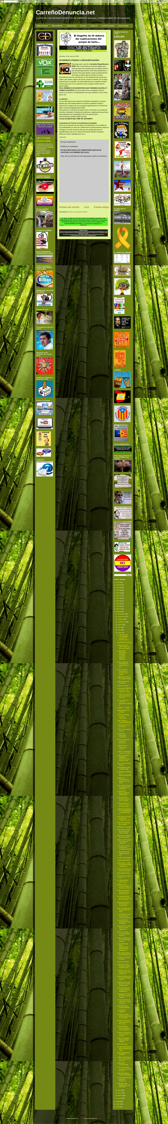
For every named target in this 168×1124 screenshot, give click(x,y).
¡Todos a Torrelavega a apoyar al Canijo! (124, 752)
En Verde (83, 26)
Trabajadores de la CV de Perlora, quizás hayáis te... (124, 995)
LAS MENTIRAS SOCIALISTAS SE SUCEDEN (124, 921)
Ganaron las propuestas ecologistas (122, 735)
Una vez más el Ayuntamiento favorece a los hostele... (123, 672)
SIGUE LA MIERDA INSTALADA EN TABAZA (123, 1039)
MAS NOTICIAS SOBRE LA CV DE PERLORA (124, 1085)
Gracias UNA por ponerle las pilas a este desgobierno (124, 1028)
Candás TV (94, 26)
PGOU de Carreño (123, 961)
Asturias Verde (71, 26)
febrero (120, 1095)
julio (119, 627)
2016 (117, 593)
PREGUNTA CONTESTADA (123, 1063)
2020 (117, 582)
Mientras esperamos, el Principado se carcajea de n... (124, 904)
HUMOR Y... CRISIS (124, 708)
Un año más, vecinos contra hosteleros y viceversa (124, 695)
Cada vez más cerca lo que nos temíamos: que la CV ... (125, 1058)
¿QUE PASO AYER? (124, 860)
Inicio (86, 207)
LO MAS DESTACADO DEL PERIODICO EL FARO (124, 1048)
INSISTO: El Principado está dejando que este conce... (124, 780)
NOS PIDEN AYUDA (124, 873)
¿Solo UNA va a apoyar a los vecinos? (122, 747)
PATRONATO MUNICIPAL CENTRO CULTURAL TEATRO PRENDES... (122, 655)
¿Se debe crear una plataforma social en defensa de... (124, 972)
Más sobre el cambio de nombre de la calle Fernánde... (124, 831)
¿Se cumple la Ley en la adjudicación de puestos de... (124, 787)
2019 (117, 585)
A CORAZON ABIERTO (122, 1011)
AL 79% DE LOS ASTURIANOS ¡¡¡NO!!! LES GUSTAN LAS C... (124, 637)
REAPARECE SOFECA (125, 642)
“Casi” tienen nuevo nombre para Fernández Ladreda (124, 847)
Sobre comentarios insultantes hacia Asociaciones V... (123, 892)
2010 (117, 609)
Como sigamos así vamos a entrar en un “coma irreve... (124, 804)
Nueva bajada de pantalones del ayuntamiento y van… (123, 664)
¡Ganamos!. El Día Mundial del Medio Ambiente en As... (124, 966)
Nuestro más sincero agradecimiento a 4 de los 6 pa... (124, 1022)
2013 (117, 601)
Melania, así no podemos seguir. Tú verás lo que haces (124, 886)
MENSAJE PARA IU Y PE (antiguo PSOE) (124, 677)
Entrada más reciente (69, 207)
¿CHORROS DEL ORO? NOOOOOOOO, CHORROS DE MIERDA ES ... (123, 947)
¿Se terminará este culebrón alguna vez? (123, 853)
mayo (119, 632)
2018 (117, 587)
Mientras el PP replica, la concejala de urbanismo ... (124, 841)
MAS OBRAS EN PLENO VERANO (124, 1006)
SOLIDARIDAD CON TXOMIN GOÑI (124, 768)
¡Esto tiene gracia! (123, 685)
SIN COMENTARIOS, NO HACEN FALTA (124, 953)
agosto (120, 624)
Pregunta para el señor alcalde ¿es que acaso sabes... (124, 646)
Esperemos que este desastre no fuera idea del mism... (124, 983)
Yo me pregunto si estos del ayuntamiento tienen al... (125, 702)
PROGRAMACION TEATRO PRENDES (124, 1074)
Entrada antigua (101, 207)
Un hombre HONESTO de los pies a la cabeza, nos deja (125, 689)
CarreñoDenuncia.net (65, 12)
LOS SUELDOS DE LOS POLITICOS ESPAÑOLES (123, 989)
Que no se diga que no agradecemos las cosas (125, 909)
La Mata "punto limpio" (124, 857)
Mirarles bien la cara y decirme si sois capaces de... (124, 927)
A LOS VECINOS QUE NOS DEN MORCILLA (124, 1079)
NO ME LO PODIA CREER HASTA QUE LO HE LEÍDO (125, 1016)
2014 (117, 598)
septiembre (121, 622)
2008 (117, 1101)
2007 (117, 1104)
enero (120, 1098)
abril (119, 1090)
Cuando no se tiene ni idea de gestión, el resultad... (124, 1034)
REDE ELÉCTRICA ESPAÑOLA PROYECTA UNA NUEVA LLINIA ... (123, 758)
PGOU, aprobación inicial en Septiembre (123, 716)
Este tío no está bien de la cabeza (124, 823)
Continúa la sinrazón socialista (124, 958)
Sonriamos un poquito (124, 827)
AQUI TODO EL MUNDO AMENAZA (124, 721)
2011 (117, 606)
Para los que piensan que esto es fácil (124, 836)
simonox (80, 1118)
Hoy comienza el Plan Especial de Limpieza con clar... (124, 818)
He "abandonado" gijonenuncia (123, 881)
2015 (117, 595)
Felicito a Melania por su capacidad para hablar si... (124, 939)
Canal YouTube (123, 26)
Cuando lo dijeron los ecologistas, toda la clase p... (124, 977)
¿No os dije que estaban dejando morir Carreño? (123, 798)
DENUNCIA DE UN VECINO (123, 711)
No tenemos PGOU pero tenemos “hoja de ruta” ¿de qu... (124, 898)
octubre (120, 619)
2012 (117, 603)
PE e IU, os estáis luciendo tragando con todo (124, 933)
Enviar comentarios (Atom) (78, 212)
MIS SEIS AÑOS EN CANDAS (124, 1053)
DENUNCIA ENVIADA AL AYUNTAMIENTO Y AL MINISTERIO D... (124, 811)
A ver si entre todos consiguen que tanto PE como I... (125, 1069)
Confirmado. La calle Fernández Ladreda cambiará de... (124, 864)
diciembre (121, 614)
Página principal (42, 26)
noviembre (121, 616)
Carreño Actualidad (108, 26)
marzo (120, 1093)
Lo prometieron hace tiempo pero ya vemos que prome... (124, 915)
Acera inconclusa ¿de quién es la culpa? (124, 869)
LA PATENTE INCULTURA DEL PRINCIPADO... (124, 793)
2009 (117, 611)
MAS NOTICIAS (122, 1044)
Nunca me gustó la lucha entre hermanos (123, 741)
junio (119, 630)
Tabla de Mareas (57, 26)
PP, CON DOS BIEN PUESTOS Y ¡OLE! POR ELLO (124, 1001)
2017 (117, 590)
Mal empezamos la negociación (123, 682)
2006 (117, 1107)
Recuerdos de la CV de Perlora (124, 725)
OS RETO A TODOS (43, 141)
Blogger (99, 1118)
